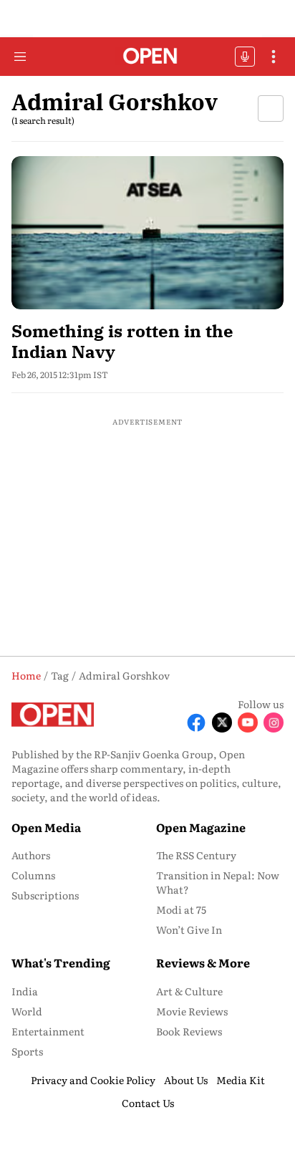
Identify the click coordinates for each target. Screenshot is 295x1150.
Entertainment (47, 1031)
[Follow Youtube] (248, 722)
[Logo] (147, 57)
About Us (186, 1080)
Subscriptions (45, 895)
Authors (30, 855)
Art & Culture (189, 991)
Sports (27, 1051)
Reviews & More (203, 962)
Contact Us (148, 1103)
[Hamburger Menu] (20, 56)
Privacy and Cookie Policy (93, 1080)
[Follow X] (222, 722)
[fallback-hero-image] (147, 232)
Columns (33, 875)
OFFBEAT (245, 57)
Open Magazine (201, 827)
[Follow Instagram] (273, 722)
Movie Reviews (192, 1011)
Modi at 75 (181, 909)
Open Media (46, 827)
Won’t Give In (189, 929)
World (26, 1011)
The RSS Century (196, 855)
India (24, 991)
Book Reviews (189, 1031)
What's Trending (60, 962)
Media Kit (240, 1080)
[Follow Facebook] (196, 722)
